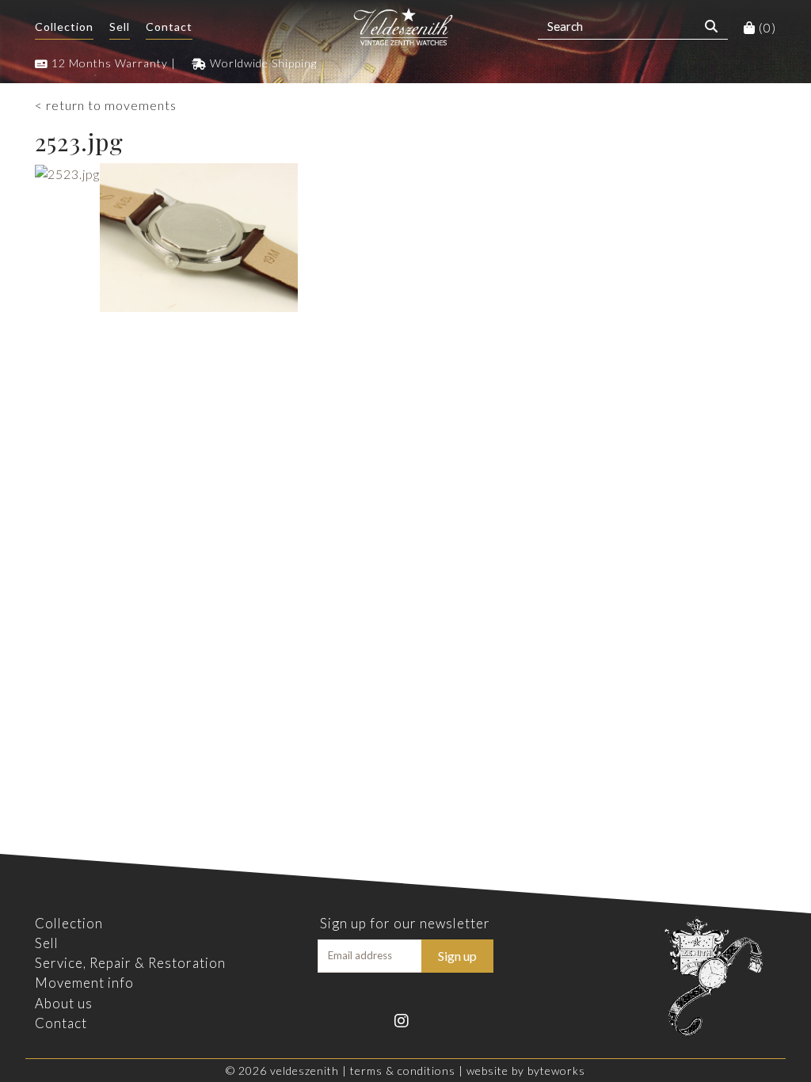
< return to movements (106, 104)
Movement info (84, 982)
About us (64, 1003)
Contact (169, 26)
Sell (119, 26)
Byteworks (556, 1070)
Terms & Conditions (402, 1070)
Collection (64, 26)
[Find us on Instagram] (405, 1019)
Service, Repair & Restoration (130, 962)
